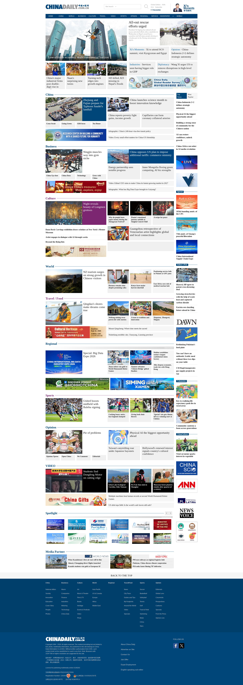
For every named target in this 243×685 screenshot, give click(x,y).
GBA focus (81, 124)
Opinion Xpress (52, 456)
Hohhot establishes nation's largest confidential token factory (161, 356)
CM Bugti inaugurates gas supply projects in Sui (185, 371)
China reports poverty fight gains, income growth (123, 117)
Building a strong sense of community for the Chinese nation (186, 126)
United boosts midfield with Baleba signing (91, 404)
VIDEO (113, 16)
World (50, 266)
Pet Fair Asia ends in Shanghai (139, 486)
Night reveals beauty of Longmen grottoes (94, 207)
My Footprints (128, 601)
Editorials (96, 456)
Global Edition (155, 5)
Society (48, 593)
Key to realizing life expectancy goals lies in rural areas (186, 403)
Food (59, 298)
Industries (135, 64)
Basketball (143, 593)
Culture (51, 198)
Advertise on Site (127, 649)
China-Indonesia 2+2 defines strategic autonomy (182, 53)
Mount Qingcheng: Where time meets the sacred (128, 328)
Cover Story (50, 606)
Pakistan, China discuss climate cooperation (149, 563)
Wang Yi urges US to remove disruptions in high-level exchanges (175, 68)
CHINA (61, 16)
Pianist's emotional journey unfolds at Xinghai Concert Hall (139, 219)
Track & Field (144, 610)
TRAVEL (103, 16)
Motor (142, 618)
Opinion (175, 49)
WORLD (71, 16)
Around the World (130, 606)
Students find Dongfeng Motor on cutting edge (92, 474)
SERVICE (154, 16)
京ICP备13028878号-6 (73, 679)
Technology (81, 176)
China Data (66, 176)
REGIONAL (144, 16)
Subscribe (158, 7)
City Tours (127, 593)
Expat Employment (128, 665)
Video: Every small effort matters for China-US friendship (132, 137)
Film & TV (80, 597)
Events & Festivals (83, 610)
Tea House (96, 124)
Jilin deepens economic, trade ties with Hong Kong (163, 367)
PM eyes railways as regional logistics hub (149, 560)
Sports (50, 395)
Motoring (64, 606)
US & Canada (97, 593)
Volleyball (143, 597)
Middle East (96, 606)
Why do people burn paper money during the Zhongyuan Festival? (118, 219)
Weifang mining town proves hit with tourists (117, 319)
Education (49, 601)
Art (78, 589)
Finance (64, 597)
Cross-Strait (51, 124)
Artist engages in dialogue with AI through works (67, 237)
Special (180, 192)
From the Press (161, 614)
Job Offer (124, 660)
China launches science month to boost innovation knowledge (148, 101)
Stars (141, 626)
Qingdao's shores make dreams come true (73, 57)
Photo (79, 618)
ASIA (163, 5)
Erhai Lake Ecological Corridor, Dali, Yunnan (117, 486)
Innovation (49, 597)
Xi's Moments (137, 49)
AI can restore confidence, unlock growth (184, 137)
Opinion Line (160, 618)
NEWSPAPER (165, 16)
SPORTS (123, 16)
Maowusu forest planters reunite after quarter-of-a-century (163, 487)
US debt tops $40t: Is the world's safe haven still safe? (130, 505)
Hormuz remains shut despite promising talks (117, 287)
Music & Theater (82, 593)
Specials (127, 614)
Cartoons (159, 606)
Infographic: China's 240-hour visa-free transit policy (130, 131)
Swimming (143, 614)
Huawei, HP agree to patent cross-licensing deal (185, 287)
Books (79, 601)
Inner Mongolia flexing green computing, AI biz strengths (157, 168)
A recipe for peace (160, 217)
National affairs (51, 589)
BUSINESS (82, 16)
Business (51, 146)
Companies (65, 593)
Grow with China (97, 177)
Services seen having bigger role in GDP (142, 68)
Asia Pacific (96, 589)
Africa (94, 601)
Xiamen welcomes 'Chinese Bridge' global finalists (140, 369)
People (48, 610)
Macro (63, 589)
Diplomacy (163, 64)
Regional (51, 343)
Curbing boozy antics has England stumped (117, 416)
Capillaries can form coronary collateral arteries (156, 117)
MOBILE (179, 16)
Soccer (142, 589)
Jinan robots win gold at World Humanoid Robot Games (118, 369)
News (126, 589)
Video (79, 614)
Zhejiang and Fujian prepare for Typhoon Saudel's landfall (93, 104)
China (49, 94)
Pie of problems (92, 432)
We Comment (82, 456)
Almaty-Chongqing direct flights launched (84, 563)
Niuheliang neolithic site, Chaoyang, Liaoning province (131, 335)
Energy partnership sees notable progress (121, 168)
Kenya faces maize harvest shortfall (138, 287)
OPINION (134, 16)
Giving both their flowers (138, 416)
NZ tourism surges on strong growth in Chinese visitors (94, 275)
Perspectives (160, 601)
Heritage (80, 606)
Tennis (142, 601)
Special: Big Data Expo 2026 (93, 354)
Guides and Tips (129, 597)
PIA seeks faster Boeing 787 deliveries (147, 566)
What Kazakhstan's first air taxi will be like (85, 560)
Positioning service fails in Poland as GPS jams (162, 272)
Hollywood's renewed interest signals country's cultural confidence (157, 451)
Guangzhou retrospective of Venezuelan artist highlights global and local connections (149, 232)
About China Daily (128, 644)
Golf (141, 606)
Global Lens (160, 593)
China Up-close (52, 176)
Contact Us (125, 654)
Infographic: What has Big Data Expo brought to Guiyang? (132, 189)
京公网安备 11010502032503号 (86, 676)
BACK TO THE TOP (121, 575)
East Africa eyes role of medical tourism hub (162, 285)
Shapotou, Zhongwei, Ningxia (162, 319)
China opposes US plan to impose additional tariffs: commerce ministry (150, 153)
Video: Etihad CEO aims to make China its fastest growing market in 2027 (138, 183)
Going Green (67, 124)
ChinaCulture (182, 434)
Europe (94, 597)
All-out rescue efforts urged (139, 24)
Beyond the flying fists (55, 242)
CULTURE (92, 16)
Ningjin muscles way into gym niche (92, 155)
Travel (50, 298)
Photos (48, 614)
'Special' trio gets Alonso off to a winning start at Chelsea (163, 417)
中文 (152, 7)
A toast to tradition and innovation (140, 319)
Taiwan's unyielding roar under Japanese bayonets (121, 449)
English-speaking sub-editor (132, 670)
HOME (50, 16)
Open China (66, 456)
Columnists (181, 381)
